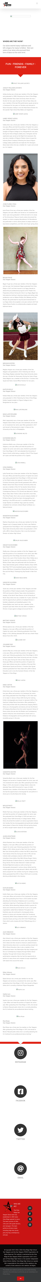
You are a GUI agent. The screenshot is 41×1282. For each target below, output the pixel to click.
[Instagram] (30, 1224)
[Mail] (30, 1208)
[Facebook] (30, 1213)
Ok (20, 1278)
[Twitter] (30, 1219)
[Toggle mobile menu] (37, 3)
